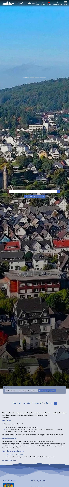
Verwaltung (22, 391)
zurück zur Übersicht (9, 460)
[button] (58, 191)
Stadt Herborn (10, 391)
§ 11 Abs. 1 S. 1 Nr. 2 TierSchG (15, 455)
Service (33, 391)
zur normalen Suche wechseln (34, 196)
